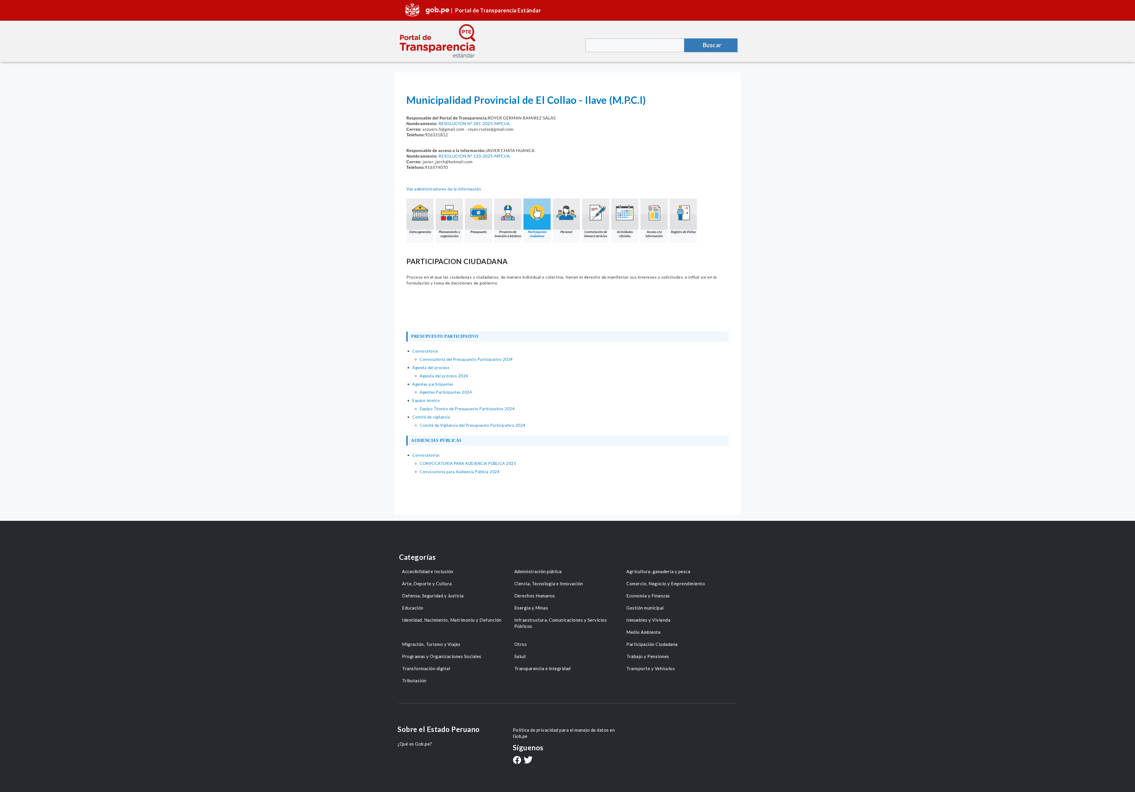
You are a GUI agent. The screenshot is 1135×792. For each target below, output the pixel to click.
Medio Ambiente (643, 632)
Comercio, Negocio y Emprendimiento (665, 583)
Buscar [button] (712, 45)
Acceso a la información (654, 234)
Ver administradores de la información (443, 188)
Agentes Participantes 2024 (446, 392)
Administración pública (538, 571)
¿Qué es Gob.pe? (415, 743)
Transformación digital (426, 668)
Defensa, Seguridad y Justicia (433, 595)
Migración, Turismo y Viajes (431, 644)
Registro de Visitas (683, 232)
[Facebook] (517, 760)
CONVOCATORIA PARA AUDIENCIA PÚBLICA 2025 (468, 463)
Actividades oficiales (625, 234)
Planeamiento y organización (449, 234)
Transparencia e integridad (542, 668)
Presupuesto (478, 232)
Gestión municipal (645, 607)
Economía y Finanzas (648, 595)
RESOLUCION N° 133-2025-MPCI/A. (475, 156)
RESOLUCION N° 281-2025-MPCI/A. (475, 123)
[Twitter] (528, 760)
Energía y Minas (531, 607)
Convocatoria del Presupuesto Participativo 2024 (466, 359)
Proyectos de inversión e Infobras (507, 234)
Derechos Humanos (534, 595)
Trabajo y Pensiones (647, 656)
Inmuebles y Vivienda (648, 620)
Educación (413, 607)
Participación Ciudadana (652, 644)
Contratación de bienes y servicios (595, 234)
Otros (520, 644)
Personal (566, 232)
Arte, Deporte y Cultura (427, 583)
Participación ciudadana (537, 234)
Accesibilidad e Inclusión (427, 571)
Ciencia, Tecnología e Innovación (548, 583)
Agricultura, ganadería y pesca (658, 571)
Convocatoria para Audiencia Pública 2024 (460, 471)
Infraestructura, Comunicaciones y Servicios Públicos (560, 623)
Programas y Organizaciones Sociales (441, 656)
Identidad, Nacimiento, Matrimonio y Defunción (452, 620)
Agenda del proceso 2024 (444, 376)
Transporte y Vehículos (650, 668)
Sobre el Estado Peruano (439, 729)
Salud (520, 656)
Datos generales (420, 232)
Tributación (414, 680)
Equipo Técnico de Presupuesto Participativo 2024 (467, 408)
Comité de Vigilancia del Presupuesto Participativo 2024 (473, 425)
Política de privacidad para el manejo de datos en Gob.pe (564, 733)
